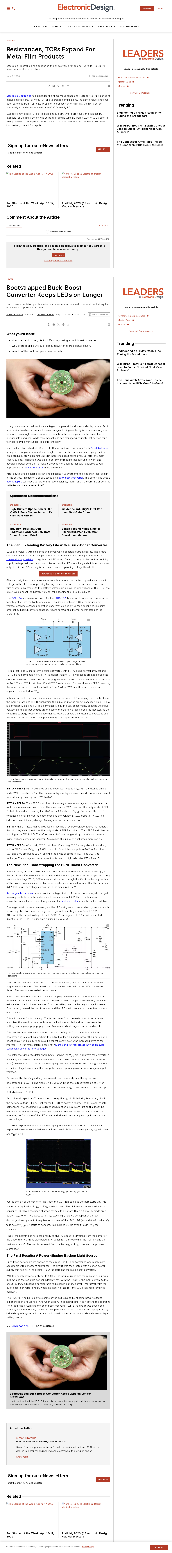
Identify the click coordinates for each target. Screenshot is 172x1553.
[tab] (14, 225)
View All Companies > (141, 92)
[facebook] (48, 86)
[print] (109, 86)
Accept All (159, 1547)
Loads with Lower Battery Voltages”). (27, 1080)
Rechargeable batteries (19, 914)
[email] (68, 86)
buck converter (69, 922)
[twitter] (58, 86)
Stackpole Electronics (18, 95)
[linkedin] (53, 86)
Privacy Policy (88, 1547)
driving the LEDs (34, 467)
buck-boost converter (71, 483)
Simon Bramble (14, 314)
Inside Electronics (129, 26)
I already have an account (58, 260)
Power (9, 279)
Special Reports (106, 26)
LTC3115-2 (60, 608)
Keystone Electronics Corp (131, 77)
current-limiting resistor (19, 564)
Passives (10, 41)
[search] (14, 8)
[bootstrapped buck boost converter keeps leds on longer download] (58, 1405)
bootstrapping (14, 486)
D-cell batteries (99, 448)
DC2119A (17, 608)
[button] (8, 8)
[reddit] (63, 86)
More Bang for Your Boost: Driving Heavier (79, 1076)
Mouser (122, 86)
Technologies (40, 26)
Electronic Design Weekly (79, 26)
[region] (58, 232)
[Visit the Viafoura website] (103, 239)
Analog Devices (45, 314)
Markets (56, 26)
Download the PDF (22, 1368)
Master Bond (124, 82)
